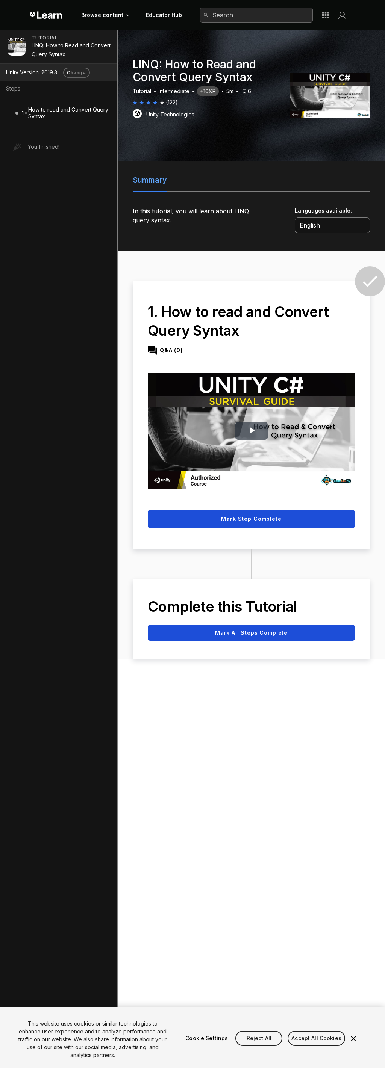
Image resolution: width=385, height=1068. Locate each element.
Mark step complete (251, 519)
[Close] (353, 1038)
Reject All (259, 1038)
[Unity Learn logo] (46, 15)
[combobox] (256, 15)
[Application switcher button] (325, 15)
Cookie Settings (206, 1038)
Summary (150, 179)
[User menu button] (342, 15)
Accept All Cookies (316, 1038)
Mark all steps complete (251, 632)
